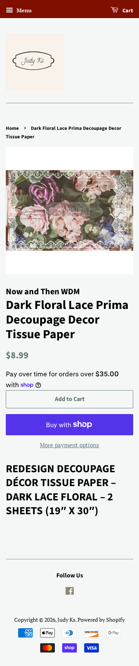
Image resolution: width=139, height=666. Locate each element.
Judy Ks (66, 619)
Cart (127, 11)
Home (12, 128)
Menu (23, 10)
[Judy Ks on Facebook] (69, 592)
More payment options (69, 445)
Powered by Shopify (101, 619)
